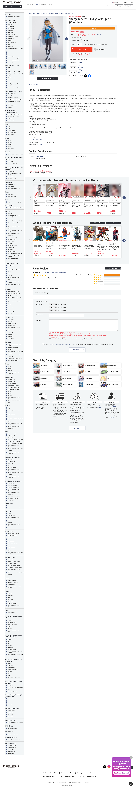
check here (56, 414)
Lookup (9, 545)
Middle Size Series (12, 434)
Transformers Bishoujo (13, 389)
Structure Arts (11, 325)
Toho (9, 641)
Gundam (10, 219)
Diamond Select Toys (13, 669)
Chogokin (10, 213)
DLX (8, 506)
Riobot (9, 513)
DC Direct (10, 671)
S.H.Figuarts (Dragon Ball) (14, 72)
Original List (11, 753)
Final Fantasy (11, 38)
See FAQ (76, 428)
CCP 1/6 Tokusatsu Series (14, 441)
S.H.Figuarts (11, 67)
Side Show (10, 665)
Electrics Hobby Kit (12, 691)
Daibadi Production (12, 624)
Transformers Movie (13, 86)
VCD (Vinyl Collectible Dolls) (15, 297)
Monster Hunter (11, 584)
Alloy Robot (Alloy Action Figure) (16, 207)
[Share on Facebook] (89, 75)
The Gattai (10, 463)
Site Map (87, 782)
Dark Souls (10, 595)
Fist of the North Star (13, 498)
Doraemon (10, 46)
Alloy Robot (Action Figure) (14, 202)
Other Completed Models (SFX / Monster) (15, 230)
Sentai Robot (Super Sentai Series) (14, 173)
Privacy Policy (50, 782)
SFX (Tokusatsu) (12, 178)
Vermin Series (11, 612)
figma (9, 465)
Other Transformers (12, 105)
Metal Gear (10, 599)
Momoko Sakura (12, 312)
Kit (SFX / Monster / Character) (15, 687)
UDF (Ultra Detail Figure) (14, 293)
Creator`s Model (12, 580)
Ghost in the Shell (12, 42)
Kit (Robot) (10, 685)
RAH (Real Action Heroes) (14, 295)
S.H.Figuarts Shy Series (36, 139)
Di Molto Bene (11, 667)
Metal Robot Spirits (12, 163)
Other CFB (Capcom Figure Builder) (14, 586)
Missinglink (10, 95)
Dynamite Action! (12, 563)
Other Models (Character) (14, 677)
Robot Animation (12, 176)
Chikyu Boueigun (12, 649)
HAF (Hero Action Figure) (14, 565)
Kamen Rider (11, 52)
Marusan (10, 645)
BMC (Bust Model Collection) (15, 443)
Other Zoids (11, 134)
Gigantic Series (11, 414)
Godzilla (10, 24)
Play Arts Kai (11, 319)
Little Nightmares (12, 603)
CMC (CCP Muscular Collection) (15, 439)
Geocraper (10, 716)
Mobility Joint (11, 247)
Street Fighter (11, 56)
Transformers (11, 26)
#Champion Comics (34, 84)
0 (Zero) (9, 643)
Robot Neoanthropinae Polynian (16, 154)
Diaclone (10, 107)
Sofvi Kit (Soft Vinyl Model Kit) (15, 358)
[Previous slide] (28, 38)
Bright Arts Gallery (12, 323)
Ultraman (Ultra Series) (13, 116)
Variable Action (11, 541)
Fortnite (10, 370)
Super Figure (11, 483)
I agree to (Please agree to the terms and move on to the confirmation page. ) (78, 344)
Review (38, 320)
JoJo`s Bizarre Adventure (14, 496)
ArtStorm (10, 620)
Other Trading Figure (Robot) (15, 253)
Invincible (10, 54)
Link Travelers (11, 241)
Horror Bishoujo (11, 381)
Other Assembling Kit (13, 360)
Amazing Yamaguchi (13, 84)
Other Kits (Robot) (12, 237)
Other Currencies (101, 34)
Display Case (11, 712)
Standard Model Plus (13, 582)
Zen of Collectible (12, 622)
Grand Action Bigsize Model (14, 561)
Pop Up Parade (11, 461)
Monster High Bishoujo (13, 385)
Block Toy (10, 689)
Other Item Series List (13, 88)
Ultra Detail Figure (12, 78)
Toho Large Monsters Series (14, 410)
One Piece (10, 32)
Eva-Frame (10, 249)
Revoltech (10, 82)
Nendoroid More (12, 467)
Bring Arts (10, 321)
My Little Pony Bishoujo (13, 387)
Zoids (9, 44)
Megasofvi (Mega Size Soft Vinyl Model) (15, 344)
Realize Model (11, 130)
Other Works (11, 148)
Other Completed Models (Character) (14, 234)
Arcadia (9, 626)
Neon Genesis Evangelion (14, 58)
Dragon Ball (10, 30)
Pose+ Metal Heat (12, 196)
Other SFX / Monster (13, 703)
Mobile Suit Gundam (13, 36)
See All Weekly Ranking (97, 223)
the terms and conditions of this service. (61, 344)
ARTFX (9, 391)
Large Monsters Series (13, 408)
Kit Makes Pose (11, 171)
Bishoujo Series (11, 379)
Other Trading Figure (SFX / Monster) (14, 255)
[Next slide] (66, 38)
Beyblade (10, 276)
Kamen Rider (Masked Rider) (15, 114)
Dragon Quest (11, 336)
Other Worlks (11, 314)
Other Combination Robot (14, 188)
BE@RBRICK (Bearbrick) (13, 291)
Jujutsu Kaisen (11, 34)
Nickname (39, 315)
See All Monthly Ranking (113, 223)
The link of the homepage (75, 782)
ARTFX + (10, 395)
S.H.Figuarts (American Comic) (15, 74)
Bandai (80, 62)
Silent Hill (10, 593)
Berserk (9, 597)
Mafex (9, 70)
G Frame (10, 243)
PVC (82, 67)
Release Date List (12, 745)
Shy (79, 72)
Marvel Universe (12, 22)
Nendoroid (10, 80)
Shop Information (61, 782)
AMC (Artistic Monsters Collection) (13, 436)
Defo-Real (10, 416)
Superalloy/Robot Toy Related (15, 722)
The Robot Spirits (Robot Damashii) (14, 216)
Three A (9, 663)
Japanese (39, 144)
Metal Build (10, 161)
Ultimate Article (12, 539)
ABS (79, 67)
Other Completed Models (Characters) (14, 525)
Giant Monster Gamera (13, 60)
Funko (9, 675)
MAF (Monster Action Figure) (15, 567)
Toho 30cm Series (12, 412)
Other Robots (11, 701)
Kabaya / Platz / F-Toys (13, 699)
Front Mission (11, 338)
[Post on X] (85, 75)
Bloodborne (10, 601)
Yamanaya (10, 647)
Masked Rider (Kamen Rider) (15, 221)
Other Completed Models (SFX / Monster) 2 (15, 655)
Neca (9, 673)
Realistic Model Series (13, 533)
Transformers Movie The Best (15, 99)
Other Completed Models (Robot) (14, 227)
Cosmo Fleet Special (13, 543)
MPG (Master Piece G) (13, 97)
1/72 (9, 126)
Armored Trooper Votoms (14, 269)
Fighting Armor (11, 515)
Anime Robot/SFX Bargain (14, 16)
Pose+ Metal (11, 194)
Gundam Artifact (12, 251)
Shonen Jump (11, 120)
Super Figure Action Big (13, 487)
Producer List (11, 749)
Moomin (10, 310)
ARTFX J (9, 393)
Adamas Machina (12, 93)
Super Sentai (11, 225)
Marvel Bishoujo (12, 383)
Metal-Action (11, 559)
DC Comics (10, 142)
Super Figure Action (12, 485)
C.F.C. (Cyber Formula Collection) (13, 536)
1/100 (9, 128)
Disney (9, 146)
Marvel (9, 140)
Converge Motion (12, 239)
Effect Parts (10, 714)
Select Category (9, 6)
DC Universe (11, 28)
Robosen (10, 628)
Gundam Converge (12, 245)
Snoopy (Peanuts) (12, 308)
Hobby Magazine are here (14, 739)
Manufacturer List (12, 747)
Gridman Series (11, 184)
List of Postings (113, 268)
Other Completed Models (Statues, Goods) (14, 606)
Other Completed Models (14, 301)
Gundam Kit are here (13, 734)
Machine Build (11, 547)
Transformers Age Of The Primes (14, 102)
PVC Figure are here (12, 728)
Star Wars (10, 40)
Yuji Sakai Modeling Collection (15, 418)
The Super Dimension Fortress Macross (15, 49)
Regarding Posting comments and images (55, 272)
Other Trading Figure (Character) (13, 259)
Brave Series (11, 186)
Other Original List (12, 62)
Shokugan (10, 76)
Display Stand (11, 710)
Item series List (11, 751)
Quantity (73, 44)
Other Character (12, 705)
